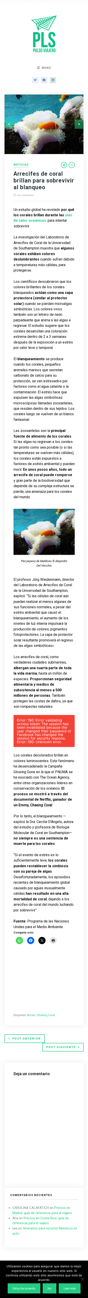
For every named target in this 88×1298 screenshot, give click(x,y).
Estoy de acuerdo (24, 1288)
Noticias (21, 164)
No (49, 1288)
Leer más (70, 1288)
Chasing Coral (46, 1015)
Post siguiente (61, 1047)
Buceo (31, 1015)
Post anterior (26, 1038)
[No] (82, 1279)
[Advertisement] (44, 979)
